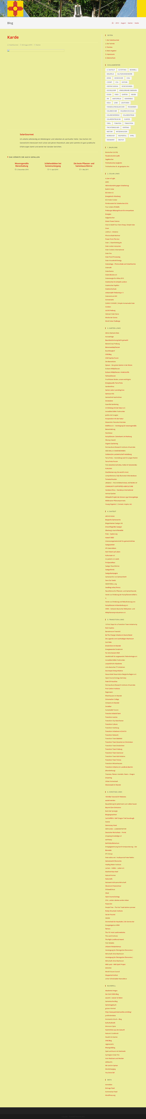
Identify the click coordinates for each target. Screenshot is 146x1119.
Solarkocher (112, 111)
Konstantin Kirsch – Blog (113, 1019)
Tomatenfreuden (111, 479)
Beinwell (133, 70)
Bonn (109, 78)
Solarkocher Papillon (112, 285)
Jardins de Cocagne (111, 415)
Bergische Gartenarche (113, 520)
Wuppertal (122, 136)
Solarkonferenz (113, 115)
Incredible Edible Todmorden (115, 411)
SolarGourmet (13, 45)
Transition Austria (111, 717)
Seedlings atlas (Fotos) (112, 587)
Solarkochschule (127, 111)
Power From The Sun (112, 239)
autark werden (110, 800)
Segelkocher (109, 159)
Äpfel (132, 136)
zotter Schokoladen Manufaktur (116, 979)
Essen (109, 94)
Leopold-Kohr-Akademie (113, 664)
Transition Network (111, 735)
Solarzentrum (128, 115)
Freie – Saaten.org (111, 534)
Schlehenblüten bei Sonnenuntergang (53, 164)
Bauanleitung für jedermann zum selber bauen (121, 804)
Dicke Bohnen (127, 86)
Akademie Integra (111, 991)
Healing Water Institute (113, 864)
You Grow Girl (110, 1073)
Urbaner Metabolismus (113, 947)
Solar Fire (108, 253)
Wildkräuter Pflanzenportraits (115, 501)
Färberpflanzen (110, 376)
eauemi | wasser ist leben (114, 998)
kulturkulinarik (110, 1023)
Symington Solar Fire (112, 1055)
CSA (117, 82)
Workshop (111, 136)
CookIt (109, 82)
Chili (128, 78)
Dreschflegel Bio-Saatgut (113, 527)
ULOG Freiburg (110, 310)
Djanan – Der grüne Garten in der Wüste (118, 365)
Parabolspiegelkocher (115, 107)
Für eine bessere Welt (112, 653)
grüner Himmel (110, 1008)
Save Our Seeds (110, 580)
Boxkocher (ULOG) (111, 152)
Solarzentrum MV (114, 119)
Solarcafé (108, 267)
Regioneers (109, 692)
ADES (107, 182)
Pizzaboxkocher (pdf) (112, 156)
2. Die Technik (110, 44)
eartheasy (108, 840)
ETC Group (108, 854)
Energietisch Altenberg (112, 196)
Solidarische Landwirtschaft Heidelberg (118, 454)
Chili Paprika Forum (112, 358)
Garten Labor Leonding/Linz (114, 390)
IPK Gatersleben (110, 548)
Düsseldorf (111, 90)
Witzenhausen (121, 132)
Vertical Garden (110, 493)
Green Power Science (112, 221)
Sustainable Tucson (111, 710)
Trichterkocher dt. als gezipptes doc (117, 166)
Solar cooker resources (113, 246)
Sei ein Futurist (110, 914)
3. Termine (108, 47)
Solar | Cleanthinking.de (113, 243)
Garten (38, 45)
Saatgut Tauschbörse (112, 566)
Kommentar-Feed (111, 1092)
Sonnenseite (109, 300)
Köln (109, 103)
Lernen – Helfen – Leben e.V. (114, 868)
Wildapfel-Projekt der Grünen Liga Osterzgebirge (121, 497)
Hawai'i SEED (109, 538)
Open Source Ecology (112, 897)
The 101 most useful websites (115, 932)
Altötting (122, 70)
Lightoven (125, 103)
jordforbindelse (110, 1015)
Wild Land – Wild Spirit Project (115, 964)
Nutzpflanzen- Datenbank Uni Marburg (118, 436)
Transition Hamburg (112, 728)
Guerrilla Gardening (111, 404)
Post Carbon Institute (112, 688)
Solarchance (109, 271)
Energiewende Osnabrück (114, 649)
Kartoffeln (116, 99)
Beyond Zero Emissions (113, 807)
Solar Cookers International (114, 250)
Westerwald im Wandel (113, 785)
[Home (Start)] (112, 23)
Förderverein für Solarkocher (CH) (116, 203)
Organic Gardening (111, 443)
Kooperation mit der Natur (114, 419)
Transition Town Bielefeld (113, 738)
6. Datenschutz (110, 58)
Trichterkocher (113, 127)
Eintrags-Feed (110, 1088)
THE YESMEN (109, 943)
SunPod (127, 119)
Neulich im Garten (111, 1037)
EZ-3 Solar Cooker (111, 200)
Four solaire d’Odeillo (112, 207)
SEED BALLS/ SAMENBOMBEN (115, 451)
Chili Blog (108, 354)
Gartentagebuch (110, 1005)
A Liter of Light (110, 178)
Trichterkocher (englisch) (113, 163)
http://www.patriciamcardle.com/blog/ (118, 1012)
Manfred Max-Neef (111, 872)
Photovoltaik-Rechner (112, 235)
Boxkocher (119, 78)
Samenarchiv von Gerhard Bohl (115, 577)
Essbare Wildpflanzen (112, 369)
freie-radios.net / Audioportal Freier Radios (119, 857)
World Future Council (112, 972)
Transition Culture (111, 724)
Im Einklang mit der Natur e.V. (115, 408)
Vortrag (126, 127)
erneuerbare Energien (128, 90)
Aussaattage (109, 337)
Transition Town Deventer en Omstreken (119, 742)
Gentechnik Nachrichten (113, 397)
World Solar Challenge (112, 321)
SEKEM (107, 918)
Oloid (107, 893)
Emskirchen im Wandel (113, 646)
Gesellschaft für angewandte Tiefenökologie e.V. (121, 656)
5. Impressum (110, 54)
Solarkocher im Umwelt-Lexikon (116, 282)
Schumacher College (112, 699)
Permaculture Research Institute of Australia (120, 447)
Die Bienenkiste (110, 361)
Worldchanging (110, 1069)
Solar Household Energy (113, 260)
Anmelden (108, 1085)
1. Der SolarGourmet (112, 40)
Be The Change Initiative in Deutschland (118, 635)
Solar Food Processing (112, 257)
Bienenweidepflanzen (112, 347)
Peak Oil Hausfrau (111, 681)
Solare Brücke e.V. (111, 275)
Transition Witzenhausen (113, 763)
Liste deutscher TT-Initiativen (115, 667)
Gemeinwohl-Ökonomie (113, 861)
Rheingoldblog (110, 1048)
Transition (129, 123)
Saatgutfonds (109, 570)
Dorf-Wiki (108, 642)
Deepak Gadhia (112, 86)
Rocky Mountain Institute (114, 911)
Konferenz (129, 99)
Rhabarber (132, 107)
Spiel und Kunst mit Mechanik (115, 1051)
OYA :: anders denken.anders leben (117, 900)
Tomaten (117, 123)
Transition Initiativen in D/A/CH (115, 731)
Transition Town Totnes (113, 760)
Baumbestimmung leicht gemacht (116, 340)
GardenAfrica (109, 386)
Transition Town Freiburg (113, 749)
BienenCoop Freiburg (112, 344)
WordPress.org (110, 1095)
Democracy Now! (111, 825)
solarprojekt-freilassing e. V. (114, 293)
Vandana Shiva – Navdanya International (119, 490)
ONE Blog (108, 1041)
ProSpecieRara (110, 562)
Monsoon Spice (110, 1026)
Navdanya (108, 433)
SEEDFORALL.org (111, 584)
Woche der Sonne (111, 317)
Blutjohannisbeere (124, 74)
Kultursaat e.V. (110, 555)
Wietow (109, 132)
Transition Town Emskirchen (114, 746)
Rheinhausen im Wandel (113, 696)
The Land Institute (111, 936)
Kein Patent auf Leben (112, 552)
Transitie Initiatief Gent (113, 713)
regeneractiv (109, 1044)
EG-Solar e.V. (109, 193)
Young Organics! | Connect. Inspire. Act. (118, 504)
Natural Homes (110, 875)
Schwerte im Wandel (112, 703)
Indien (133, 94)
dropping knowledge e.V (113, 836)
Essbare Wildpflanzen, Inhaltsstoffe (117, 372)
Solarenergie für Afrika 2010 (114, 278)
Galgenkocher (110, 218)
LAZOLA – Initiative (111, 232)
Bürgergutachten (111, 815)
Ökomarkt (111, 140)
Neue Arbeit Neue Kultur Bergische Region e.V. (120, 674)
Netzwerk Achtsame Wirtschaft (115, 882)
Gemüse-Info (109, 394)
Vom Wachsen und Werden (114, 1058)
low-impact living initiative (114, 671)
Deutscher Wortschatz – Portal (115, 832)
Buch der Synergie (111, 811)
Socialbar (108, 706)
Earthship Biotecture (112, 843)
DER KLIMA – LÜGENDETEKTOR (115, 829)
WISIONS (108, 968)
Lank (116, 103)
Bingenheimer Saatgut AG (114, 523)
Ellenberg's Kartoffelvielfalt (114, 530)
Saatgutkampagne (111, 573)
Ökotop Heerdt (110, 440)
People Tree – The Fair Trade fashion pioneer (120, 907)
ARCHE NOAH (110, 516)
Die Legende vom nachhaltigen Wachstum (119, 639)
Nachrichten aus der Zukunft (115, 1030)
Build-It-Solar (109, 189)
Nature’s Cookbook (111, 1033)
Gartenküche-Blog (111, 1001)
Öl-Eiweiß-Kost (110, 889)
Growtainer (109, 401)
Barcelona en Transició (112, 631)
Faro (116, 94)
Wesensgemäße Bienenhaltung (22, 164)
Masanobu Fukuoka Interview (115, 422)
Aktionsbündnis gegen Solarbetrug (117, 185)
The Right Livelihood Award (114, 939)
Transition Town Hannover (114, 753)
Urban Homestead (111, 781)
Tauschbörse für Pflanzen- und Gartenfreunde (120, 591)
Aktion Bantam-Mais (112, 333)
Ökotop (121, 140)
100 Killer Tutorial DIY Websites (115, 797)
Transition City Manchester (114, 721)
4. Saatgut (111, 70)
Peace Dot (108, 904)
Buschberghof (110, 351)
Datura (124, 82)
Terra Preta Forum (111, 461)
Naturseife (108, 879)
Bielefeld (110, 74)
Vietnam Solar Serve (112, 314)
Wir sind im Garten (111, 1065)
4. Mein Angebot (110, 51)
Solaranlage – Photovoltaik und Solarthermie (120, 264)
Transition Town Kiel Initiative (115, 756)
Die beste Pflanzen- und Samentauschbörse (84, 164)
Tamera (107, 929)
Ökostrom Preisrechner (113, 886)
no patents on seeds (112, 559)
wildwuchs (108, 1062)
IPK (108, 99)
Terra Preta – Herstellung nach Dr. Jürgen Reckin (121, 458)
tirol (109, 123)
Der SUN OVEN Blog (112, 994)
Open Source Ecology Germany (115, 678)
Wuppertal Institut (111, 975)
